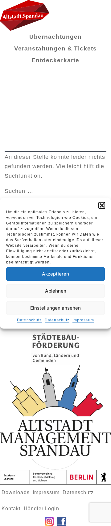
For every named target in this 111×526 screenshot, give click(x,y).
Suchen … (19, 191)
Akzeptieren (55, 274)
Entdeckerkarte (55, 60)
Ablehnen (55, 291)
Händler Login (41, 508)
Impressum (83, 320)
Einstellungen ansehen (55, 308)
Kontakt (11, 508)
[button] (102, 205)
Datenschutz (29, 320)
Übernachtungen (55, 36)
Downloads (16, 492)
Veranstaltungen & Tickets (55, 48)
